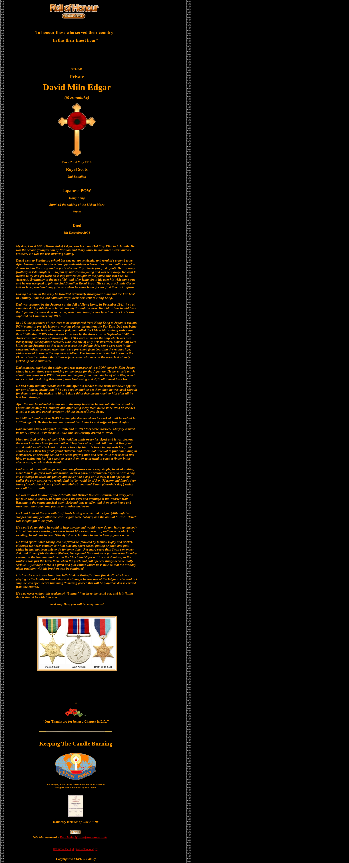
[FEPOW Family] (63, 849)
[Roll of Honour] (84, 849)
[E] (96, 849)
